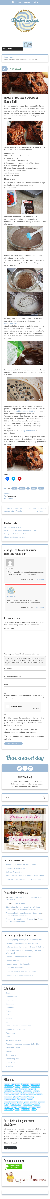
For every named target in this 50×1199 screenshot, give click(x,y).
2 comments (11, 496)
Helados (9, 1018)
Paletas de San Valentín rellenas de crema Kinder (20, 531)
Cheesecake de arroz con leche (14, 537)
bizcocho (25, 1084)
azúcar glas (15, 1084)
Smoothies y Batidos (13, 1059)
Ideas (8, 1022)
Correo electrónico (12, 677)
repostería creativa (30, 2)
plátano (37, 1104)
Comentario (9, 628)
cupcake (18, 1091)
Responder (39, 579)
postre (7, 1107)
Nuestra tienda (19, 903)
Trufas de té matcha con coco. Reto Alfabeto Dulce (25, 947)
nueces (41, 1102)
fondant (23, 1094)
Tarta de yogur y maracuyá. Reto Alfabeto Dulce (24, 940)
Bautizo (8, 993)
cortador (31, 1089)
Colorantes (10, 1004)
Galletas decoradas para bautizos (19, 957)
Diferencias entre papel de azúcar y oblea (22, 943)
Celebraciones (11, 997)
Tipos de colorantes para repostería (19, 975)
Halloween (10, 1015)
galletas (31, 1094)
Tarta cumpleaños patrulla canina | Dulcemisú (23, 913)
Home (6, 57)
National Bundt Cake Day (15, 1029)
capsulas (25, 1086)
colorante (23, 1089)
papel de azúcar (16, 1104)
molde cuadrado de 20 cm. (26, 411)
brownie (22, 488)
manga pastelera (10, 1099)
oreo (6, 1104)
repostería (22, 1107)
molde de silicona (10, 1102)
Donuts (36, 1091)
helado (16, 1097)
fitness (34, 488)
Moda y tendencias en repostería (18, 1026)
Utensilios (9, 1066)
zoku (33, 1109)
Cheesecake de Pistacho (12, 527)
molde (30, 1099)
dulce (6, 1094)
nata (26, 1102)
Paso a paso (10, 1033)
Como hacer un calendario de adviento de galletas (25, 879)
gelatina (39, 1094)
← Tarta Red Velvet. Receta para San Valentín (13, 510)
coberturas (10, 1000)
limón (31, 1097)
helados (24, 1097)
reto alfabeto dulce (13, 1048)
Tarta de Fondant (12, 1062)
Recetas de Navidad (13, 1040)
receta (41, 488)
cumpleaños (8, 1091)
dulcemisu (10, 498)
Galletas (9, 1011)
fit (28, 488)
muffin (20, 1102)
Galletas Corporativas (14, 872)
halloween (8, 1097)
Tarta (17, 1109)
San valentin (8, 1109)
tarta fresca (25, 1109)
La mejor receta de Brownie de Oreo (16, 534)
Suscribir (10, 1148)
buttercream (34, 1084)
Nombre (8, 669)
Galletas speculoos (13, 960)
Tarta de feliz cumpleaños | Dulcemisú (20, 919)
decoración (27, 1091)
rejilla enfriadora (29, 431)
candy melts (8, 1086)
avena (14, 488)
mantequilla (21, 1099)
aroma (7, 1084)
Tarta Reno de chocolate (15, 968)
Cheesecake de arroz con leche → (37, 510)
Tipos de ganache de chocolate (18, 964)
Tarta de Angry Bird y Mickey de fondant (21, 971)
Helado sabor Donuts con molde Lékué (21, 865)
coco (15, 1089)
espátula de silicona (11, 324)
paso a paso (27, 1104)
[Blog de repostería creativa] (25, 21)
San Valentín (10, 1051)
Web (6, 685)
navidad (33, 1102)
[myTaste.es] (13, 1167)
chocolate (8, 1089)
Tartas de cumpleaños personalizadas (20, 915)
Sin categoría (11, 1055)
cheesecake (35, 1086)
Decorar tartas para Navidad (27, 909)
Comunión (10, 1007)
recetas (12, 57)
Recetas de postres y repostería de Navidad (23, 1044)
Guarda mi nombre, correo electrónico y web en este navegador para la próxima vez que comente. (24, 696)
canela (18, 1086)
